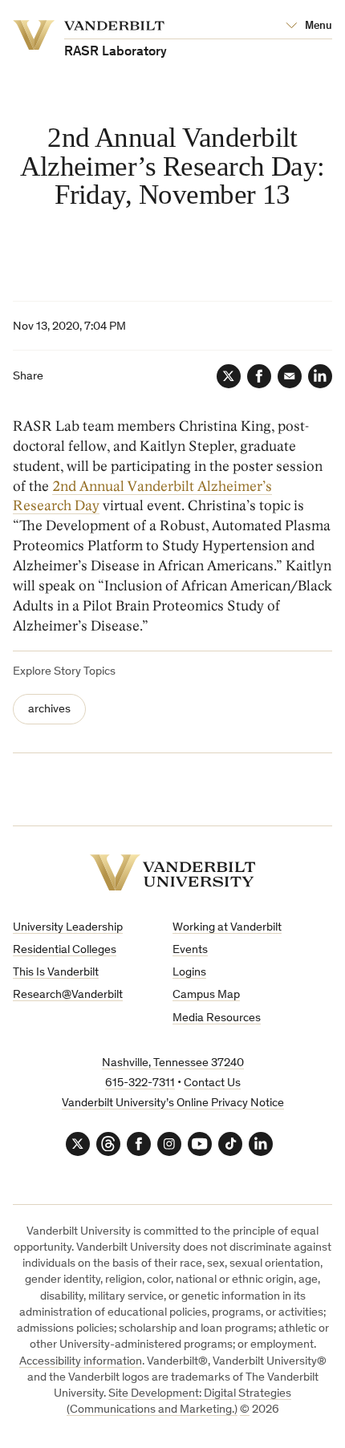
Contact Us (212, 1083)
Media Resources (216, 1018)
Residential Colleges (64, 950)
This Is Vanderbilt (56, 973)
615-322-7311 (140, 1083)
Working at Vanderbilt (227, 928)
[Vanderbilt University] (173, 872)
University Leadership (68, 928)
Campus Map (206, 995)
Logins (189, 973)
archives (49, 710)
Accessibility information (80, 1362)
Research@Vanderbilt (68, 995)
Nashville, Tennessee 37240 (173, 1063)
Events (190, 950)
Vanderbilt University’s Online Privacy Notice (173, 1103)
